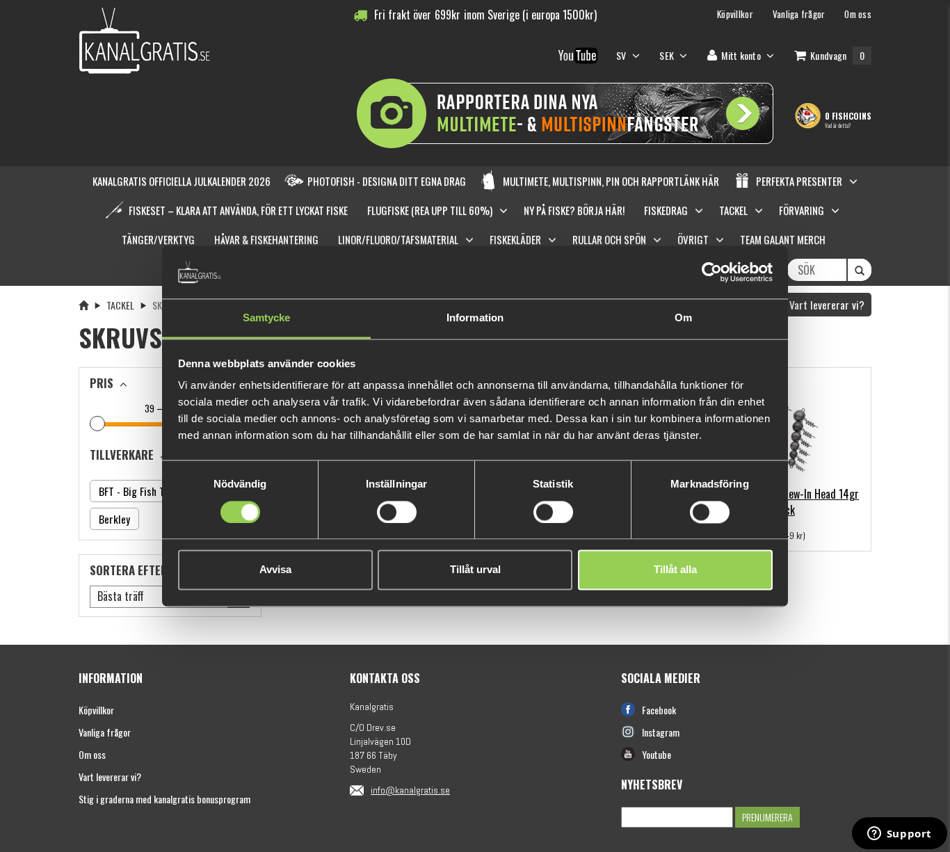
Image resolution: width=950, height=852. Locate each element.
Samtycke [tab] (267, 318)
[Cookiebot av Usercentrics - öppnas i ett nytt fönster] (712, 272)
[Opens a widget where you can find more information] (899, 834)
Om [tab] (683, 318)
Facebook (659, 709)
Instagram (660, 732)
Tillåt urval (475, 570)
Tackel (120, 305)
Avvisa (275, 570)
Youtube (656, 754)
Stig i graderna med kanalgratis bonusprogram (164, 798)
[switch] (397, 512)
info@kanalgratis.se (410, 790)
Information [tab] (475, 318)
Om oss (92, 754)
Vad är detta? (838, 125)
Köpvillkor (96, 709)
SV (622, 55)
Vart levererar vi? (825, 304)
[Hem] (83, 305)
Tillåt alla (675, 570)
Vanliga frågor (105, 732)
